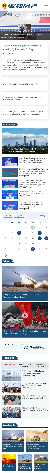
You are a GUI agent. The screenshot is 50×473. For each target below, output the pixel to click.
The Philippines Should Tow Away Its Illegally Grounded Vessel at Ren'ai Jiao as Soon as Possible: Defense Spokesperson (33, 172)
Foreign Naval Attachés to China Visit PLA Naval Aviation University (34, 386)
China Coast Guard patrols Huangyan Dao (21, 84)
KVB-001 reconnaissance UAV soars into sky (24, 466)
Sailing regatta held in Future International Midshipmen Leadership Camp (33, 373)
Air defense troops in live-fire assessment (40, 466)
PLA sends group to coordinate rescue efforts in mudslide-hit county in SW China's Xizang (23, 112)
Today (42, 216)
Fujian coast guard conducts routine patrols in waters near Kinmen (22, 98)
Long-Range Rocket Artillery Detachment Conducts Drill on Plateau (21, 295)
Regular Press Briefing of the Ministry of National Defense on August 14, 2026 (31, 193)
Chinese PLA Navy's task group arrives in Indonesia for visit (34, 397)
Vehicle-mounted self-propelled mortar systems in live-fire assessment (36, 447)
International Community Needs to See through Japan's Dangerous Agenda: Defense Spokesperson (32, 160)
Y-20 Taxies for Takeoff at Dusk (8, 465)
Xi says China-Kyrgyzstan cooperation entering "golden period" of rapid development (22, 49)
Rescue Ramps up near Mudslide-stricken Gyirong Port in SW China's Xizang (24, 332)
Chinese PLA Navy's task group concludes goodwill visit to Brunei (35, 409)
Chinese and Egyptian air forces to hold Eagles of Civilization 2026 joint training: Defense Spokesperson (32, 205)
